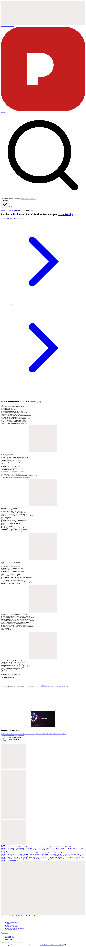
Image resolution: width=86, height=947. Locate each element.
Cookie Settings (8, 939)
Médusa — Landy (62, 734)
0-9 (34, 915)
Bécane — (43, 846)
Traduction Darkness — (31, 857)
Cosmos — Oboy (31, 734)
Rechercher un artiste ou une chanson (10, 198)
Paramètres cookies (9, 937)
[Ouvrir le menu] (11, 207)
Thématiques (5, 200)
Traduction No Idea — (28, 854)
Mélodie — (50, 849)
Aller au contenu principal (7, 26)
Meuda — (75, 846)
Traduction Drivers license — (32, 852)
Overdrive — (41, 848)
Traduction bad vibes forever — (49, 856)
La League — (54, 848)
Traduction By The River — (44, 859)
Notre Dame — (9, 846)
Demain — (8, 849)
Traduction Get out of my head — (69, 859)
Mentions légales (8, 936)
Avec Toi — (18, 849)
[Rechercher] (9, 207)
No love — (76, 848)
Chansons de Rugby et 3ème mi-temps (14, 928)
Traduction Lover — (10, 854)
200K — (52, 846)
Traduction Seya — (52, 852)
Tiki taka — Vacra (52, 734)
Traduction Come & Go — (11, 857)
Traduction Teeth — (70, 852)
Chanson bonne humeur (10, 929)
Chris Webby (65, 214)
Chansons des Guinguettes (11, 926)
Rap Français (7, 923)
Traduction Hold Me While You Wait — (55, 857)
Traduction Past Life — (73, 856)
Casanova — (32, 846)
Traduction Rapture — (10, 860)
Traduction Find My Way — (24, 856)
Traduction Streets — (69, 854)
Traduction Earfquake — (20, 859)
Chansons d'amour (9, 925)
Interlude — (27, 848)
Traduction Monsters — (10, 852)
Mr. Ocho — (40, 849)
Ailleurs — (14, 848)
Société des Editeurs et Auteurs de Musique (51, 686)
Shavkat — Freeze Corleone (8, 734)
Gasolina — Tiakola (41, 734)
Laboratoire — (63, 846)
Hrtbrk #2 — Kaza (21, 734)
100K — (22, 846)
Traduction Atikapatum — (49, 854)
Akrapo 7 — (29, 849)
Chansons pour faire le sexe (11, 922)
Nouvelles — (66, 848)
